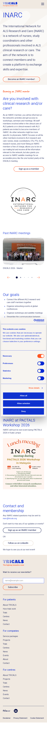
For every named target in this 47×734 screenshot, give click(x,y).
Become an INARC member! (21, 79)
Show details (34, 388)
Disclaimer (7, 718)
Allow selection (23, 403)
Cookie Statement (37, 718)
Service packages (10, 636)
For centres (9, 670)
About (5, 659)
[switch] (40, 363)
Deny (23, 411)
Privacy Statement (20, 718)
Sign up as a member (29, 169)
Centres (6, 616)
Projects (6, 640)
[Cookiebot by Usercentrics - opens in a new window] (33, 320)
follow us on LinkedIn (18, 543)
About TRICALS (9, 605)
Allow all (23, 396)
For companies (11, 631)
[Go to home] (10, 4)
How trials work (9, 609)
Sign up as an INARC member (22, 530)
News (5, 620)
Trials (5, 613)
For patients (9, 600)
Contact (6, 624)
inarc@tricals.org (10, 518)
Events (6, 655)
